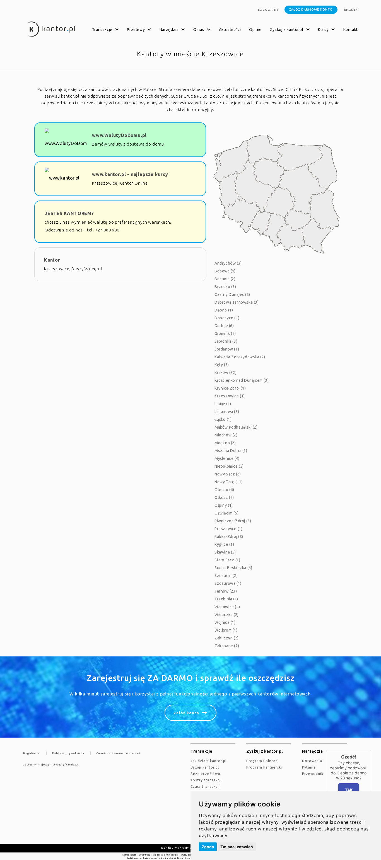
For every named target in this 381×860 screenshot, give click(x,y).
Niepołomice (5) (229, 466)
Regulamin (31, 753)
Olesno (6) (224, 489)
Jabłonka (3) (225, 341)
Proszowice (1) (228, 528)
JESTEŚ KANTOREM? (69, 213)
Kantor (52, 259)
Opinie (255, 29)
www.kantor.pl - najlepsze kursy (130, 174)
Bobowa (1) (225, 271)
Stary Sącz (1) (227, 560)
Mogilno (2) (225, 443)
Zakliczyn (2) (226, 638)
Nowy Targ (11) (228, 482)
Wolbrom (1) (226, 630)
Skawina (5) (225, 552)
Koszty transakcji (206, 780)
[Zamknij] (371, 750)
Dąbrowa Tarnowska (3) (236, 302)
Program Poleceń (262, 761)
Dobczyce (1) (226, 318)
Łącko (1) (223, 419)
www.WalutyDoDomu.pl (119, 135)
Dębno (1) (223, 310)
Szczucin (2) (226, 575)
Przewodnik (312, 774)
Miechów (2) (226, 435)
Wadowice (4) (227, 607)
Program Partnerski (264, 767)
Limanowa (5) (226, 411)
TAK (349, 789)
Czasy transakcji (205, 786)
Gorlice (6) (224, 325)
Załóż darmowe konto (311, 9)
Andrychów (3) (228, 263)
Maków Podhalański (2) (236, 427)
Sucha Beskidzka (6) (233, 568)
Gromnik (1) (225, 333)
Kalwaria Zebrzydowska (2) (239, 357)
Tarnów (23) (225, 591)
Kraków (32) (225, 372)
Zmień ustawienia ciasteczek (118, 753)
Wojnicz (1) (225, 622)
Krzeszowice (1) (229, 396)
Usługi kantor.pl (205, 767)
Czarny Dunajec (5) (232, 294)
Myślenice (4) (227, 458)
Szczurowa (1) (228, 583)
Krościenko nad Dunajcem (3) (241, 380)
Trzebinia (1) (226, 599)
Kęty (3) (221, 365)
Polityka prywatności (68, 753)
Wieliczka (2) (226, 614)
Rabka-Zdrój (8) (228, 536)
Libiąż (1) (222, 404)
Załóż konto (186, 713)
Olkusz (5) (224, 497)
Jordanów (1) (226, 349)
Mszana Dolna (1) (230, 450)
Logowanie (268, 9)
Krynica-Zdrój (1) (230, 388)
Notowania (312, 761)
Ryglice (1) (224, 544)
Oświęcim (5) (226, 513)
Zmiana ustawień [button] (236, 846)
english (351, 9)
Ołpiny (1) (223, 505)
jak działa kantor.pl (208, 761)
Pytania (309, 767)
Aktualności (230, 29)
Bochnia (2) (225, 279)
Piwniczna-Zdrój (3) (232, 521)
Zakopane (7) (226, 646)
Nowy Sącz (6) (227, 474)
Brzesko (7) (225, 286)
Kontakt (350, 29)
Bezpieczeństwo (205, 774)
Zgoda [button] (208, 846)
